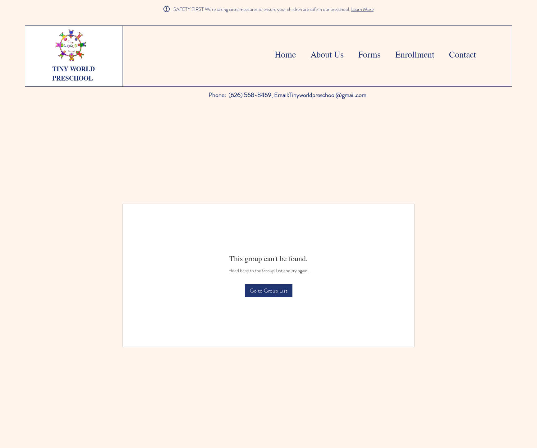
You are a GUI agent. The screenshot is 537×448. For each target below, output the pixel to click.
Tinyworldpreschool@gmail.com (327, 94)
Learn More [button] (362, 9)
